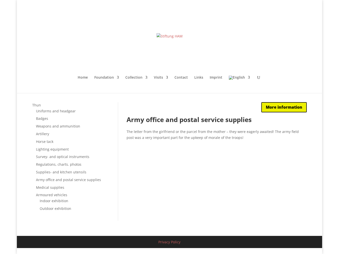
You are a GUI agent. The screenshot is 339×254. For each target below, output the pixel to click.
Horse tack (44, 141)
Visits (158, 78)
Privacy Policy (169, 242)
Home (83, 78)
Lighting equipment (52, 149)
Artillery (42, 133)
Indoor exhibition (54, 200)
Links (198, 78)
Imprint (216, 78)
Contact (181, 78)
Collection (133, 78)
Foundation (104, 78)
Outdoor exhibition (55, 208)
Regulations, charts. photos (58, 164)
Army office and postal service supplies (68, 179)
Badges (42, 118)
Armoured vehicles (51, 194)
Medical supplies (50, 187)
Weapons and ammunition (58, 126)
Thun (36, 105)
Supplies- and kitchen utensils (61, 172)
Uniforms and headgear (56, 111)
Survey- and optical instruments (62, 156)
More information (284, 107)
